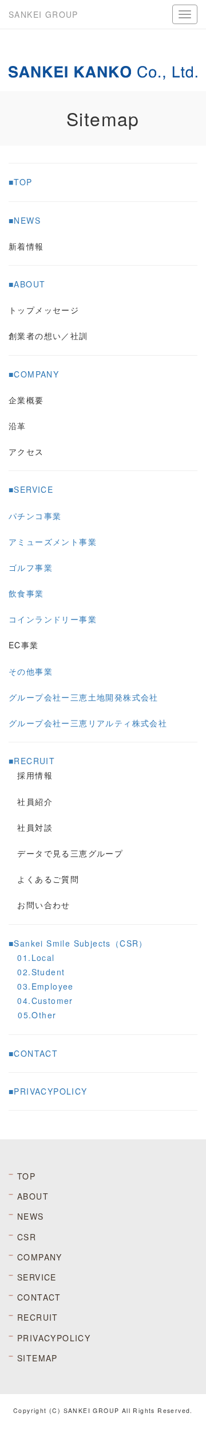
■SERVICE (31, 489)
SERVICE (37, 1277)
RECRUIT (37, 1317)
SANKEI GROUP (43, 14)
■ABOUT (27, 284)
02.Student (41, 972)
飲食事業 (26, 593)
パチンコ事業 (35, 515)
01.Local (35, 957)
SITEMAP (37, 1358)
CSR (26, 1237)
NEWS (30, 1216)
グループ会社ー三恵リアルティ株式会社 (88, 723)
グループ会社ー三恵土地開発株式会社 (84, 697)
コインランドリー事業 (53, 619)
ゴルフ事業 (31, 567)
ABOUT (33, 1196)
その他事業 (31, 671)
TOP (26, 1176)
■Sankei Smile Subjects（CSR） (78, 943)
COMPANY (39, 1257)
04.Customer (45, 1000)
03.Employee (45, 986)
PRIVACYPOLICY (53, 1338)
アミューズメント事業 (53, 541)
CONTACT (39, 1297)
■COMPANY (34, 374)
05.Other (37, 1015)
